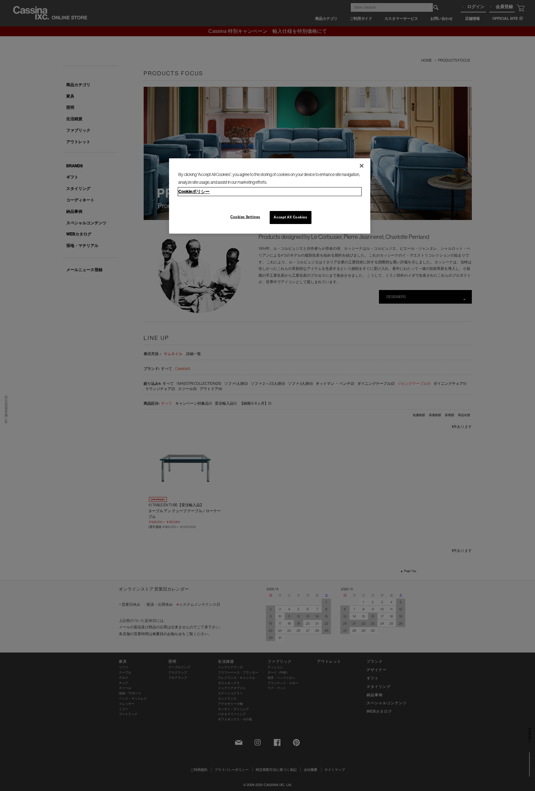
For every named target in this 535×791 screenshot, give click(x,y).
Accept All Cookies (290, 217)
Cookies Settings (245, 217)
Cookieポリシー (194, 191)
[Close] (361, 166)
